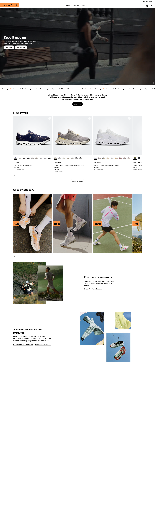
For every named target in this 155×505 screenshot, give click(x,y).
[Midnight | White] (15, 158)
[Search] (143, 5)
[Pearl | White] (36, 158)
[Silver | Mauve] (68, 158)
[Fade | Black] (124, 158)
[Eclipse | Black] (80, 158)
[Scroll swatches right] (50, 158)
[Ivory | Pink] (120, 158)
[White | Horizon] (72, 158)
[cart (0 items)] (147, 6)
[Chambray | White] (41, 158)
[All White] (95, 158)
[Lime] (135, 158)
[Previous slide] (15, 256)
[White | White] (32, 158)
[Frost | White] (59, 158)
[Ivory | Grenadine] (108, 158)
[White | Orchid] (99, 158)
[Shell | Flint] (116, 158)
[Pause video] (153, 83)
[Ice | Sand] (112, 158)
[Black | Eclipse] (28, 158)
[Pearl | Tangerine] (64, 158)
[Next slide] (19, 176)
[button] (9, 47)
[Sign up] (151, 5)
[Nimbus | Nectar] (103, 158)
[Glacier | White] (45, 158)
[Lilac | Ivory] (55, 158)
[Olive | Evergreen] (20, 158)
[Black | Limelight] (139, 158)
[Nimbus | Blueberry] (76, 158)
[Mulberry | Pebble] (24, 158)
